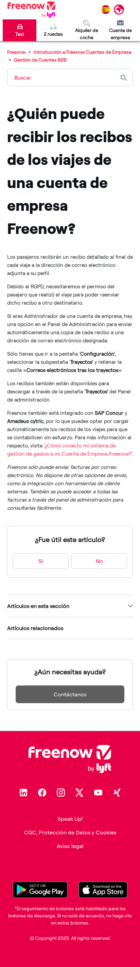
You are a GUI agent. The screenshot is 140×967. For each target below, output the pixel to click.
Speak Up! (70, 818)
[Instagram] (61, 792)
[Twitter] (79, 792)
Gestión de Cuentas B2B (40, 60)
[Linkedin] (23, 792)
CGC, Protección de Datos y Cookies (70, 832)
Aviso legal (70, 846)
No (99, 561)
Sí (40, 561)
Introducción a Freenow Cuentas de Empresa (83, 52)
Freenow (16, 52)
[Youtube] (98, 792)
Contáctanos (70, 694)
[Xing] (117, 792)
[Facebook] (42, 792)
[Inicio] (31, 9)
